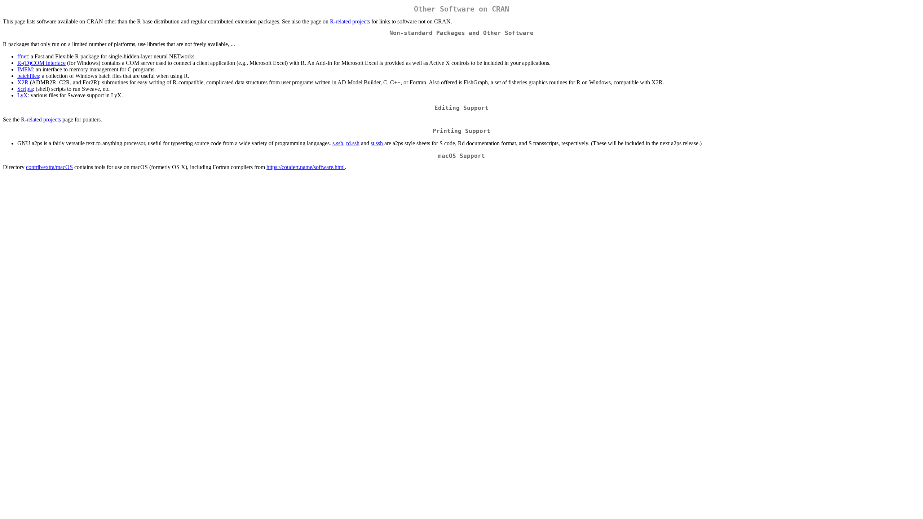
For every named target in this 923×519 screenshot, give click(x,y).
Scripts (25, 89)
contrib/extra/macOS (49, 167)
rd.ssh (352, 143)
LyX (22, 95)
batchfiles (28, 76)
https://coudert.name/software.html (305, 167)
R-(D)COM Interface (41, 63)
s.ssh (337, 143)
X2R (22, 82)
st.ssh (377, 143)
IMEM (25, 69)
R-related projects (350, 21)
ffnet (22, 56)
